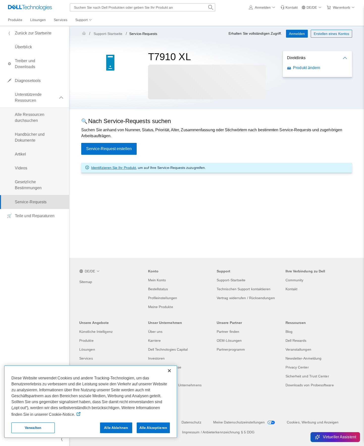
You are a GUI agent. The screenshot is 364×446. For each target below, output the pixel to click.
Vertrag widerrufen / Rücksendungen (246, 298)
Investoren (156, 358)
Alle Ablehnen (116, 428)
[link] (289, 7)
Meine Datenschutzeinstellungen (239, 422)
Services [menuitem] (60, 20)
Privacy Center (297, 367)
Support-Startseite (108, 34)
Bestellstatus (158, 289)
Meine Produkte (160, 307)
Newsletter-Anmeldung (304, 358)
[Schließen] (169, 370)
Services (86, 358)
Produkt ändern (306, 68)
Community (295, 280)
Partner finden (228, 332)
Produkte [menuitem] (15, 20)
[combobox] (142, 7)
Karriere (154, 340)
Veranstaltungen (298, 349)
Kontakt (292, 289)
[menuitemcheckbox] (34, 97)
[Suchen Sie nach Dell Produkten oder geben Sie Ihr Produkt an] (210, 7)
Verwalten (33, 428)
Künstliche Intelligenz (96, 332)
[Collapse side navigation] (61, 439)
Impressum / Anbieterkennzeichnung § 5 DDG (218, 432)
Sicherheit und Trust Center (307, 376)
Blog (289, 332)
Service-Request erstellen (109, 149)
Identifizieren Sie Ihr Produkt (113, 168)
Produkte (86, 340)
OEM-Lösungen (229, 340)
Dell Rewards (296, 340)
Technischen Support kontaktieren (244, 289)
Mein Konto (157, 280)
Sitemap (85, 282)
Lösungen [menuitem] (38, 20)
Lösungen (87, 349)
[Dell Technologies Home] (30, 7)
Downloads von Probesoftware (310, 385)
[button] (263, 7)
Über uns (155, 332)
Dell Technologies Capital (168, 349)
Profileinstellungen (162, 298)
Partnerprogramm (231, 349)
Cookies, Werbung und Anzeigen (312, 422)
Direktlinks (296, 58)
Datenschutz (191, 422)
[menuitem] (84, 20)
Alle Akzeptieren (153, 428)
